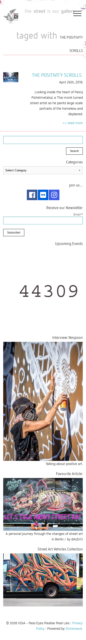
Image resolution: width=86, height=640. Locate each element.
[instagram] (54, 195)
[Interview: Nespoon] (43, 400)
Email (78, 214)
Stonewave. (74, 628)
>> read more (72, 122)
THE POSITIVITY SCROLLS (57, 75)
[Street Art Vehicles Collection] (43, 579)
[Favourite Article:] (43, 503)
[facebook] (32, 195)
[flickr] (43, 195)
